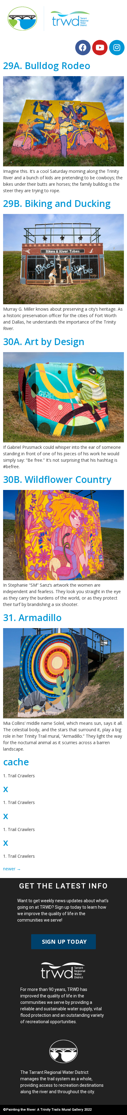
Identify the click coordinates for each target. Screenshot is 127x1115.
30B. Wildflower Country (57, 479)
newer (12, 869)
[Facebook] (83, 47)
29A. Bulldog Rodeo (46, 65)
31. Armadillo (32, 617)
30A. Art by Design (43, 341)
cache (16, 762)
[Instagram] (117, 47)
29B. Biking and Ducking (57, 203)
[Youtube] (100, 47)
